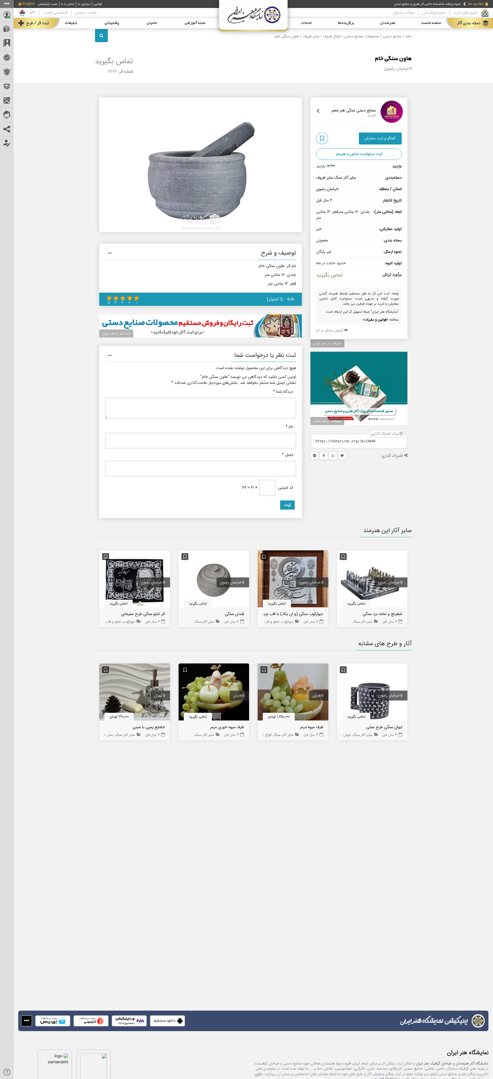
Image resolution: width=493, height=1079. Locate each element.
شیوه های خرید (465, 13)
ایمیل (287, 455)
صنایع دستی (392, 36)
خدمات (306, 23)
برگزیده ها (346, 23)
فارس (316, 695)
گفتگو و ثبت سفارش (380, 138)
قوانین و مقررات (375, 319)
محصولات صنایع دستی (361, 36)
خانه (408, 36)
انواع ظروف (332, 36)
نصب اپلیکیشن (47, 4)
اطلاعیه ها (476, 4)
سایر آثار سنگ (345, 177)
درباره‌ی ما (84, 4)
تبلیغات (71, 23)
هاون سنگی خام (393, 58)
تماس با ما (67, 4)
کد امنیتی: (285, 488)
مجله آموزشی (195, 23)
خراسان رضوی (396, 68)
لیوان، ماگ (343, 735)
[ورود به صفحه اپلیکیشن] (26, 1020)
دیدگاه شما (283, 392)
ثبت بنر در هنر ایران (116, 333)
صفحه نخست (431, 23)
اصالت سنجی (85, 13)
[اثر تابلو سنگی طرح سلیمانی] (134, 580)
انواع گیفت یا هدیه (258, 735)
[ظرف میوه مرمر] (293, 693)
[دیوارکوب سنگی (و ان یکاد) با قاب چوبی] (293, 580)
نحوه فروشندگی (434, 13)
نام (289, 427)
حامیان (152, 23)
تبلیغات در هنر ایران (327, 343)
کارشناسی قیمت (55, 13)
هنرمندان (387, 23)
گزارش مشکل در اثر (330, 330)
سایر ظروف (311, 36)
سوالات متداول (404, 13)
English (29, 4)
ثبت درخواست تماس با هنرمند (359, 154)
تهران (158, 695)
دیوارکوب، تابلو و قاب (279, 621)
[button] (200, 254)
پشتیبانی (111, 23)
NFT (33, 13)
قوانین (98, 4)
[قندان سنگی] (214, 580)
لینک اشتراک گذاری (385, 433)
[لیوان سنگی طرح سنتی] (372, 693)
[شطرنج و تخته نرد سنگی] (372, 580)
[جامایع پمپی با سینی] (134, 693)
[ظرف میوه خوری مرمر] (214, 693)
